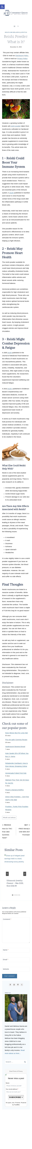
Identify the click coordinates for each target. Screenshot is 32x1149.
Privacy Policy (22, 58)
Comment (7, 919)
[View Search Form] (18, 26)
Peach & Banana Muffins (14, 790)
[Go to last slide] (7, 874)
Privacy (20, 1071)
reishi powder (15, 126)
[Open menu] (14, 26)
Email (5, 959)
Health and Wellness (12, 32)
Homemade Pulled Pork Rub (15, 773)
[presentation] (16, 865)
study (11, 193)
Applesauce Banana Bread (15, 746)
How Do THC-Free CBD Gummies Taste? (7, 831)
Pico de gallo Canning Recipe (16, 740)
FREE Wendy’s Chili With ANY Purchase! (24, 830)
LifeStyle (24, 32)
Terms (15, 1071)
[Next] (24, 874)
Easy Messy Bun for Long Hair (16, 733)
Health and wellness (9, 817)
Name (5, 950)
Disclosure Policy (22, 55)
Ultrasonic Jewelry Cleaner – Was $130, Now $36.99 (15, 883)
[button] (2, 6)
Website (6, 969)
